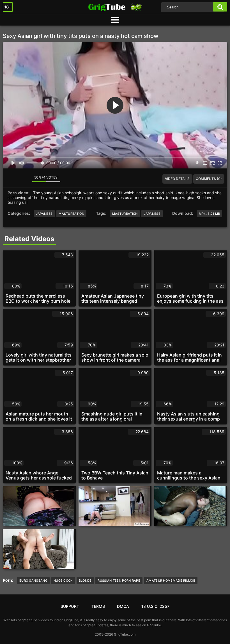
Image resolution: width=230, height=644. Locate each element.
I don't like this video (23, 179)
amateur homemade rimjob (170, 581)
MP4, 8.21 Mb (209, 214)
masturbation (125, 214)
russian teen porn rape (119, 581)
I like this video (11, 179)
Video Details (177, 179)
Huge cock (63, 581)
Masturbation (71, 214)
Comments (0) (209, 179)
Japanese (44, 214)
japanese (152, 214)
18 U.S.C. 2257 (155, 606)
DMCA (123, 606)
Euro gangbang (33, 581)
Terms (98, 606)
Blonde (85, 581)
